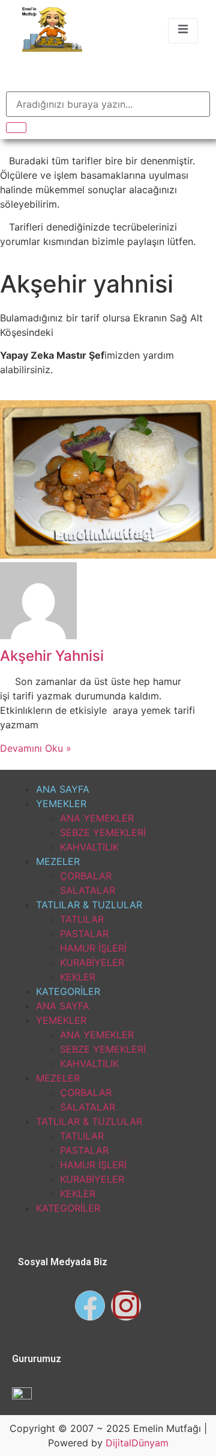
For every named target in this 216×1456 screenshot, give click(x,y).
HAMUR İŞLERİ (93, 948)
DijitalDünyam (137, 1443)
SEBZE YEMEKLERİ (103, 832)
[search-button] (16, 127)
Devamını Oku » (35, 748)
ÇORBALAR (86, 876)
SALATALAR (87, 890)
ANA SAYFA (62, 789)
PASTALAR (84, 934)
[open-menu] (183, 30)
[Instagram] (126, 1305)
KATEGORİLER (68, 991)
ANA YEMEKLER (97, 818)
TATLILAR (82, 919)
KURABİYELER (92, 962)
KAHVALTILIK (89, 847)
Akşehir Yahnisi (52, 655)
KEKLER (77, 977)
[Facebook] (90, 1305)
